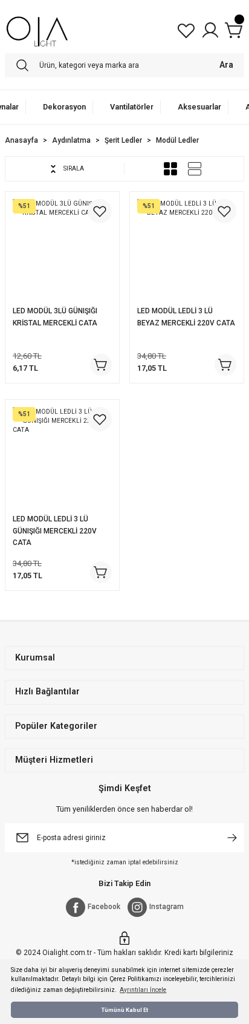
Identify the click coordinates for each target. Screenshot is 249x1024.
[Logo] (37, 30)
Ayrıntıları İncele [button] (143, 989)
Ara (226, 65)
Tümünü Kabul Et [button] (125, 1009)
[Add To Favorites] (100, 211)
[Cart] (234, 30)
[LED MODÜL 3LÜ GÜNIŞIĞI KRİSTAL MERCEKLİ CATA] (62, 248)
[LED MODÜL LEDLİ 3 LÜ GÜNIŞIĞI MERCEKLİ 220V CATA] (62, 456)
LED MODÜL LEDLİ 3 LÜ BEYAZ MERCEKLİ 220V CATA (186, 317)
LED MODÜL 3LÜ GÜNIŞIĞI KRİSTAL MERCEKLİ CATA (55, 317)
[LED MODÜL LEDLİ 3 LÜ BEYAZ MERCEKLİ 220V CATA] (186, 248)
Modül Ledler (177, 140)
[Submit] (232, 837)
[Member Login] (210, 30)
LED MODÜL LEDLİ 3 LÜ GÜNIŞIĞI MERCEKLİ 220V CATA (55, 531)
